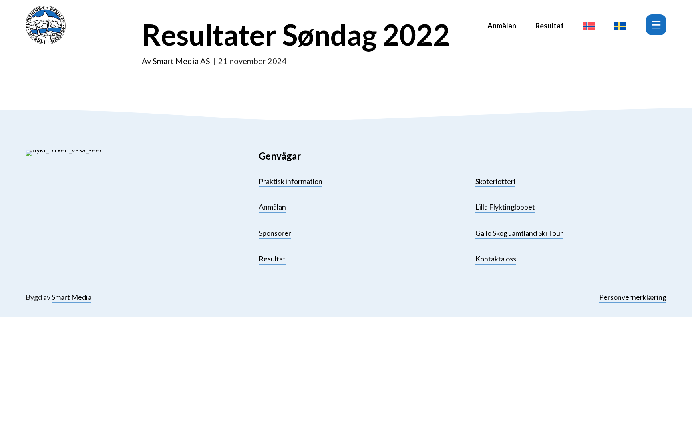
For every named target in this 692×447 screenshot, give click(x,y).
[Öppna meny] (656, 24)
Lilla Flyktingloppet (505, 206)
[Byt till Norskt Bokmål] (589, 25)
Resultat (549, 25)
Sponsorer (275, 233)
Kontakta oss (495, 258)
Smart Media (71, 297)
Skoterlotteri (495, 181)
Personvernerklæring (632, 297)
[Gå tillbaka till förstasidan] (46, 25)
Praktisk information (290, 181)
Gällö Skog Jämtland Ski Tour (519, 233)
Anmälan (501, 25)
